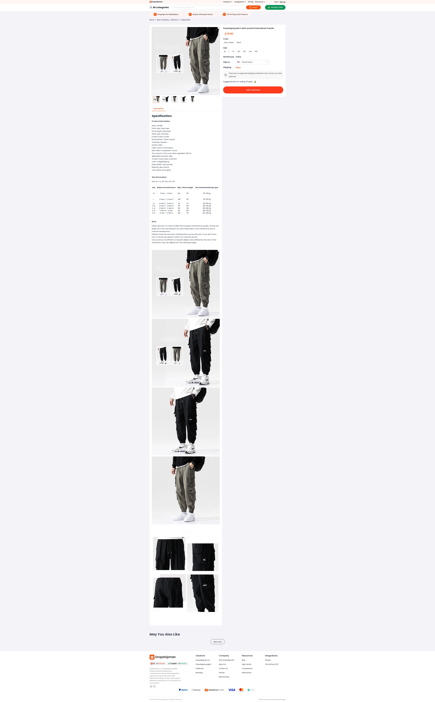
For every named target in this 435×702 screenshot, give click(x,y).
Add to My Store (253, 90)
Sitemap (282, 699)
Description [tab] (158, 108)
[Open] (267, 62)
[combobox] (249, 62)
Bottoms (174, 20)
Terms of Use (263, 699)
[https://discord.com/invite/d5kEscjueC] (154, 686)
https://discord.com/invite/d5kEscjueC (154, 686)
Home (152, 20)
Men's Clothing (163, 20)
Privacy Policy (273, 699)
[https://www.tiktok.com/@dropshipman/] (151, 686)
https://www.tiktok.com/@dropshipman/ (151, 686)
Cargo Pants (185, 20)
